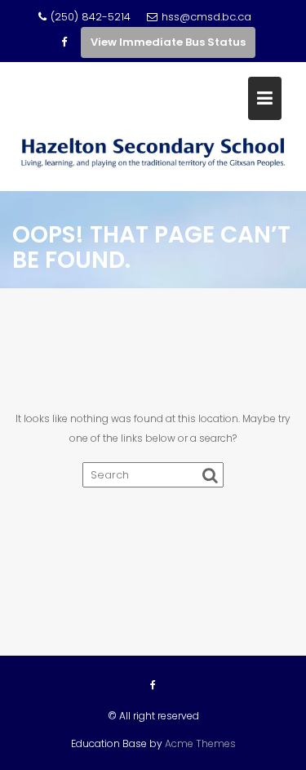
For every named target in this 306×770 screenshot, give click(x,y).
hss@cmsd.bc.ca (206, 16)
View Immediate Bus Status (168, 42)
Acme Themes (200, 743)
